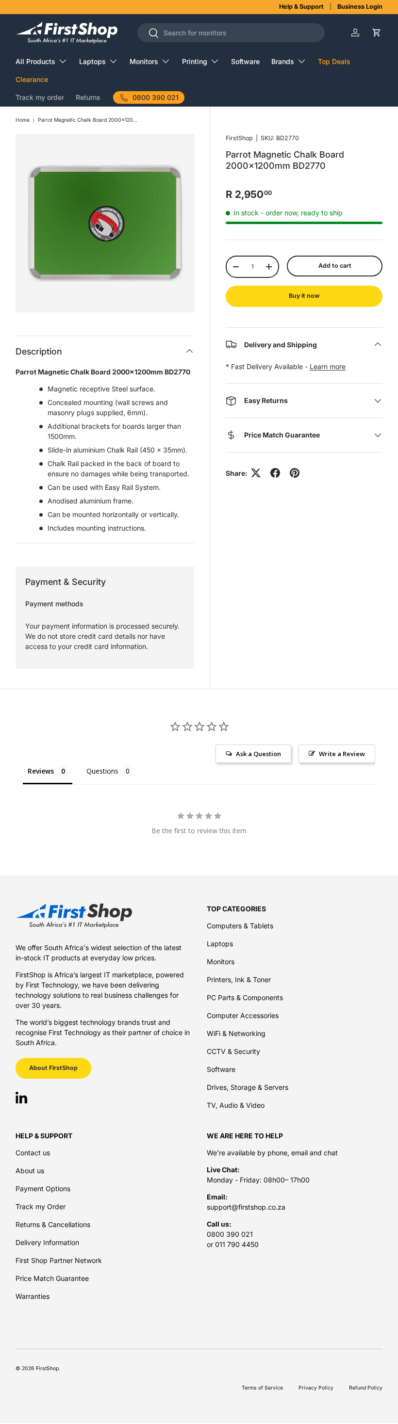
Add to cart (334, 265)
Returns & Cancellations (53, 1224)
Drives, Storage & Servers (247, 1087)
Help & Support (301, 6)
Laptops (220, 943)
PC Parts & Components (245, 997)
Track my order (40, 97)
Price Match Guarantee (52, 1278)
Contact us (33, 1153)
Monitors (220, 961)
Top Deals (334, 61)
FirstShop (239, 138)
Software (245, 61)
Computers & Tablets (240, 926)
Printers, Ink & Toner (239, 979)
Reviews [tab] (41, 771)
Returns (88, 97)
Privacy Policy (315, 1388)
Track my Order (41, 1206)
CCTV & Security (233, 1051)
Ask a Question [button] (258, 753)
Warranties (33, 1296)
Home (23, 120)
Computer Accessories (243, 1015)
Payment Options (43, 1188)
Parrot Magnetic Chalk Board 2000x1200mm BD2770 (89, 120)
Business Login (359, 6)
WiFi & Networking (236, 1033)
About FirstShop (53, 1067)
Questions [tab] (102, 771)
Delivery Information (47, 1242)
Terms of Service (262, 1388)
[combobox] (231, 32)
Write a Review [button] (342, 753)
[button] (376, 32)
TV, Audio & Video (236, 1105)
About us (30, 1170)
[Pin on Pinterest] (294, 473)
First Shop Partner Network (59, 1260)
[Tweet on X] (255, 473)
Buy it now (304, 295)
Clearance (32, 79)
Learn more (328, 366)
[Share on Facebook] (275, 473)
